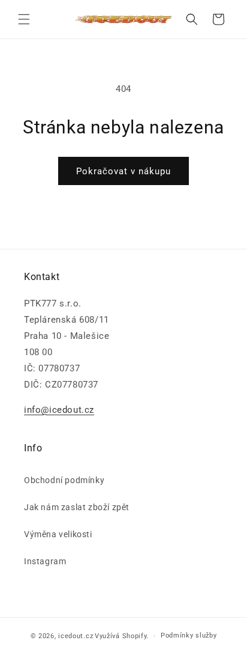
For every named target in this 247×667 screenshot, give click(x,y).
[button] (24, 19)
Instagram (45, 561)
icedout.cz (75, 636)
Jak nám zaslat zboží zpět (76, 507)
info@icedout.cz (59, 409)
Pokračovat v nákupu (123, 171)
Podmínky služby (189, 635)
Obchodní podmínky (64, 480)
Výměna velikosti (58, 534)
